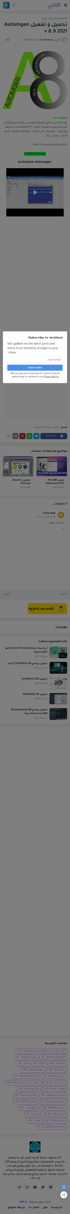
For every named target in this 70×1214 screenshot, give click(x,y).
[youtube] (35, 1187)
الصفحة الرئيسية (58, 18)
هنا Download (35, 154)
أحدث (62, 594)
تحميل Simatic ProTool (21, 482)
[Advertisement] (35, 881)
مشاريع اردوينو (28, 1089)
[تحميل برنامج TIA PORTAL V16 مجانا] (58, 668)
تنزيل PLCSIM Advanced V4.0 (55, 482)
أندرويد (39, 1063)
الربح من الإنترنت (26, 1057)
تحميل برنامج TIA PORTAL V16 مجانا (27, 663)
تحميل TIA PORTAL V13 (34, 694)
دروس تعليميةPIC (54, 1076)
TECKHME (61, 627)
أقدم (7, 594)
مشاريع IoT (28, 1108)
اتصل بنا (34, 1207)
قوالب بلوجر (37, 1083)
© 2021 (23, 1202)
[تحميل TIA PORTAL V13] (58, 699)
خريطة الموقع (16, 1207)
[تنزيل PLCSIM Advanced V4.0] (52, 466)
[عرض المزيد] (8, 436)
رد (63, 528)
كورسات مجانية (54, 1089)
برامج (44, 18)
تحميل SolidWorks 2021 (34, 679)
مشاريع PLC (34, 1114)
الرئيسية (56, 1207)
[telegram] (19, 1187)
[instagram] (27, 1187)
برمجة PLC (47, 427)
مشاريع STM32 (55, 1121)
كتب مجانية (15, 1083)
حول (45, 1207)
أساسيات (25, 1051)
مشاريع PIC (56, 1114)
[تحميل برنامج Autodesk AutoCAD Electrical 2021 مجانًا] (58, 714)
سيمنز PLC (57, 1083)
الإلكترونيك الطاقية (53, 1057)
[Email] (15, 436)
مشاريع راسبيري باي (53, 1102)
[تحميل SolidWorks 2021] (58, 683)
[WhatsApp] (29, 436)
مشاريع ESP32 (25, 1102)
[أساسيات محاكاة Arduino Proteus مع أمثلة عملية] (58, 652)
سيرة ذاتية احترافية (26, 1076)
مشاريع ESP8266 (53, 1108)
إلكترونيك (57, 1063)
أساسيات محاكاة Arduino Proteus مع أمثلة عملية (26, 650)
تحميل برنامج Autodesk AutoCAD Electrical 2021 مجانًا (29, 712)
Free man (49, 513)
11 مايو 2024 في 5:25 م (45, 517)
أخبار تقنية (44, 1051)
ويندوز (37, 427)
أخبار (60, 1051)
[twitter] (43, 1187)
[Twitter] (36, 436)
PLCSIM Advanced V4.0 (51, 1127)
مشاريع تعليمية (25, 1095)
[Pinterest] (22, 436)
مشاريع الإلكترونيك (53, 1095)
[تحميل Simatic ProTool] (18, 466)
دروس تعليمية (33, 1070)
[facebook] (51, 1187)
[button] (65, 5)
